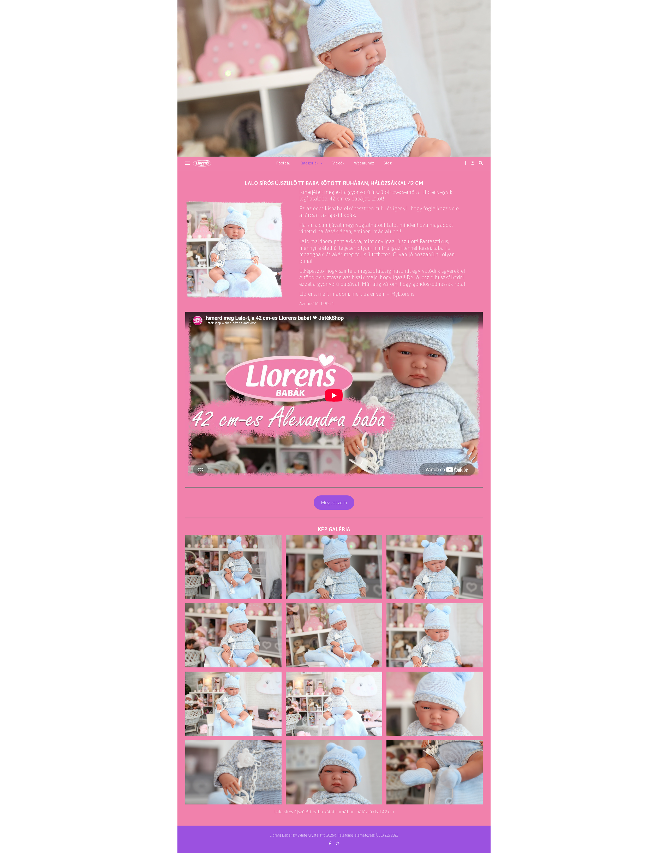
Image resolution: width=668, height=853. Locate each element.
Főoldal (283, 163)
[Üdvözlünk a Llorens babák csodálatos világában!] (334, 78)
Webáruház (364, 163)
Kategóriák (309, 163)
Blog (387, 163)
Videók (338, 163)
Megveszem (334, 502)
